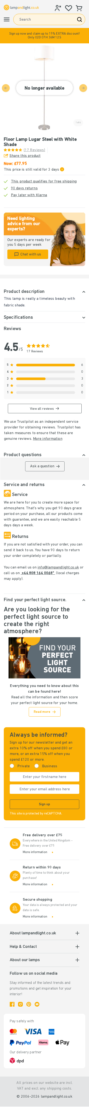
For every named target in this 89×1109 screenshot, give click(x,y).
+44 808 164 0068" (38, 573)
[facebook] (12, 1004)
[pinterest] (28, 1004)
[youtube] (37, 1004)
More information (47, 439)
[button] (44, 35)
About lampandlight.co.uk (33, 933)
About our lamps (25, 960)
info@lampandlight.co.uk (58, 567)
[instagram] (20, 1004)
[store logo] (21, 7)
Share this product (25, 156)
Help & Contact (23, 947)
